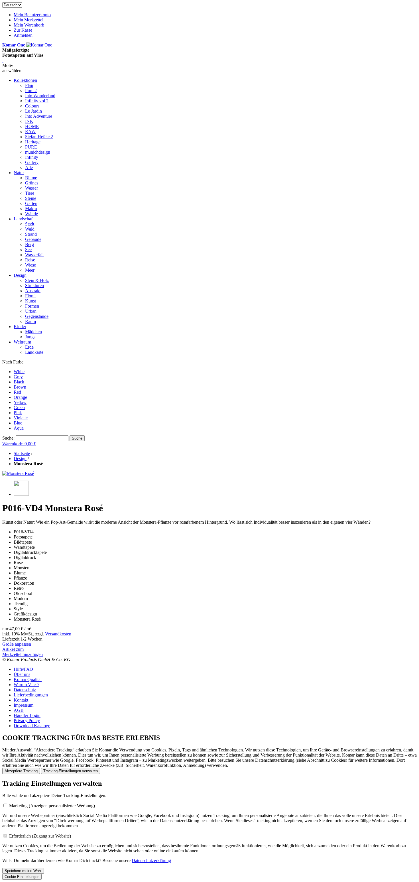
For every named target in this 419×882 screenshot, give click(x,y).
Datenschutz (25, 689)
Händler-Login (27, 715)
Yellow (20, 402)
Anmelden (23, 35)
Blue (18, 422)
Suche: (8, 438)
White (19, 371)
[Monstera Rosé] (18, 473)
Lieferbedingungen (31, 694)
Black (19, 381)
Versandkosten (58, 633)
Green (19, 407)
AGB (19, 710)
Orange (20, 397)
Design (20, 458)
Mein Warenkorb (29, 25)
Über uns (22, 674)
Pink (18, 412)
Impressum (23, 705)
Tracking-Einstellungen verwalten (70, 771)
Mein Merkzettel (28, 19)
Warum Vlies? (26, 684)
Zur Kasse (23, 30)
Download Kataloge (32, 725)
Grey (18, 376)
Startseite (22, 453)
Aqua (19, 428)
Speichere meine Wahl (23, 871)
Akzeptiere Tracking (21, 771)
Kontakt (21, 700)
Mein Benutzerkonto (32, 14)
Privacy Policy (27, 720)
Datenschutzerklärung (151, 860)
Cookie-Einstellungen (22, 877)
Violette (21, 417)
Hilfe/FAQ (23, 669)
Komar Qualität (28, 679)
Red (17, 392)
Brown (20, 387)
